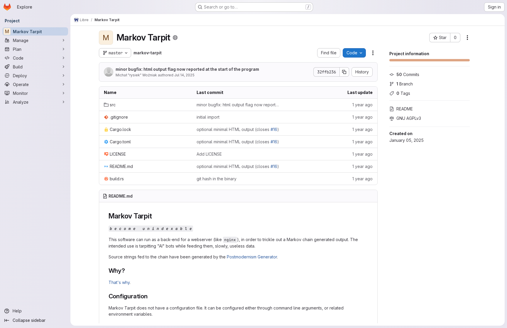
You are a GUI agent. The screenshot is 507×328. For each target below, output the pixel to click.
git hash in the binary (216, 178)
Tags (403, 93)
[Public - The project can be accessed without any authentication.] (175, 37)
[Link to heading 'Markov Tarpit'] (155, 216)
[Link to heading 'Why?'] (128, 270)
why (126, 282)
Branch (404, 83)
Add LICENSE (209, 154)
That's (115, 282)
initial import (208, 117)
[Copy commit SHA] (344, 72)
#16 (274, 129)
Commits (407, 74)
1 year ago (362, 104)
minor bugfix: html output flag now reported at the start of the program (187, 69)
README (404, 108)
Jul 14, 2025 (184, 75)
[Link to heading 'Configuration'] (151, 296)
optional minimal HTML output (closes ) (238, 129)
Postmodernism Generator (252, 256)
